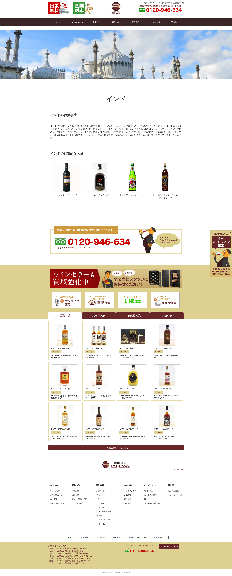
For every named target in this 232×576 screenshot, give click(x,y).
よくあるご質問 (150, 495)
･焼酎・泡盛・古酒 (103, 512)
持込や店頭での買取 (80, 499)
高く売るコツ (149, 499)
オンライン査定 (130, 491)
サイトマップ (159, 537)
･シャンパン (101, 503)
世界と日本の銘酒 (175, 495)
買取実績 (116, 537)
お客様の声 (100, 537)
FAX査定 (127, 503)
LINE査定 (127, 495)
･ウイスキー (101, 507)
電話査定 (127, 499)
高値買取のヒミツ (57, 495)
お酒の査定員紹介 (57, 503)
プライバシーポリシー (137, 537)
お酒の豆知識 (173, 491)
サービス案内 (55, 491)
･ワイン (99, 495)
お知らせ (84, 537)
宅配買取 (75, 491)
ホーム (70, 537)
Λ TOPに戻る (179, 469)
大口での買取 (77, 503)
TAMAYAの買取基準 (152, 503)
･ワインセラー (101, 524)
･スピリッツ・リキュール (106, 520)
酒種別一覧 (100, 491)
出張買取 (75, 495)
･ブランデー (101, 499)
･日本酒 (99, 516)
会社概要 (53, 499)
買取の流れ (148, 491)
